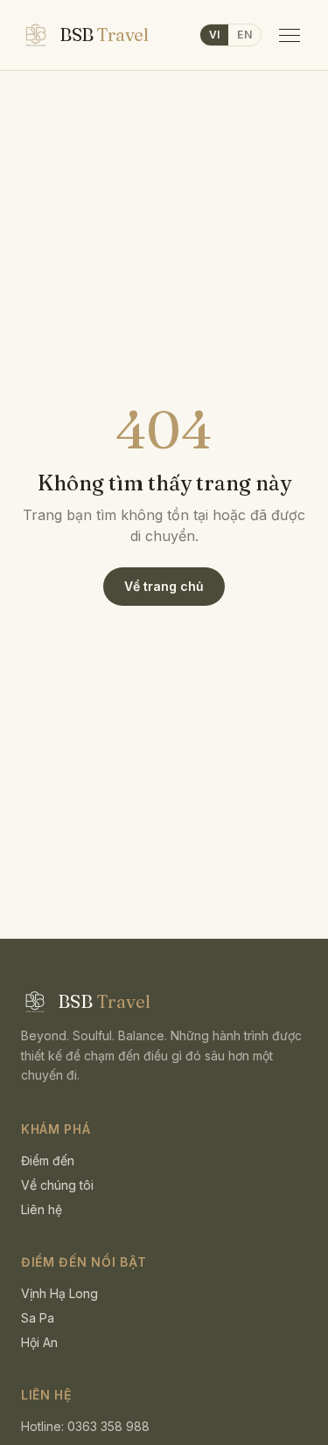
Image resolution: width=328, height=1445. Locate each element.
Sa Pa (37, 1317)
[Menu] (289, 34)
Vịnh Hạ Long (59, 1293)
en (244, 34)
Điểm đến (47, 1160)
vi (214, 34)
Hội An (39, 1342)
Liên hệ (41, 1209)
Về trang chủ (164, 586)
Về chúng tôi (57, 1185)
